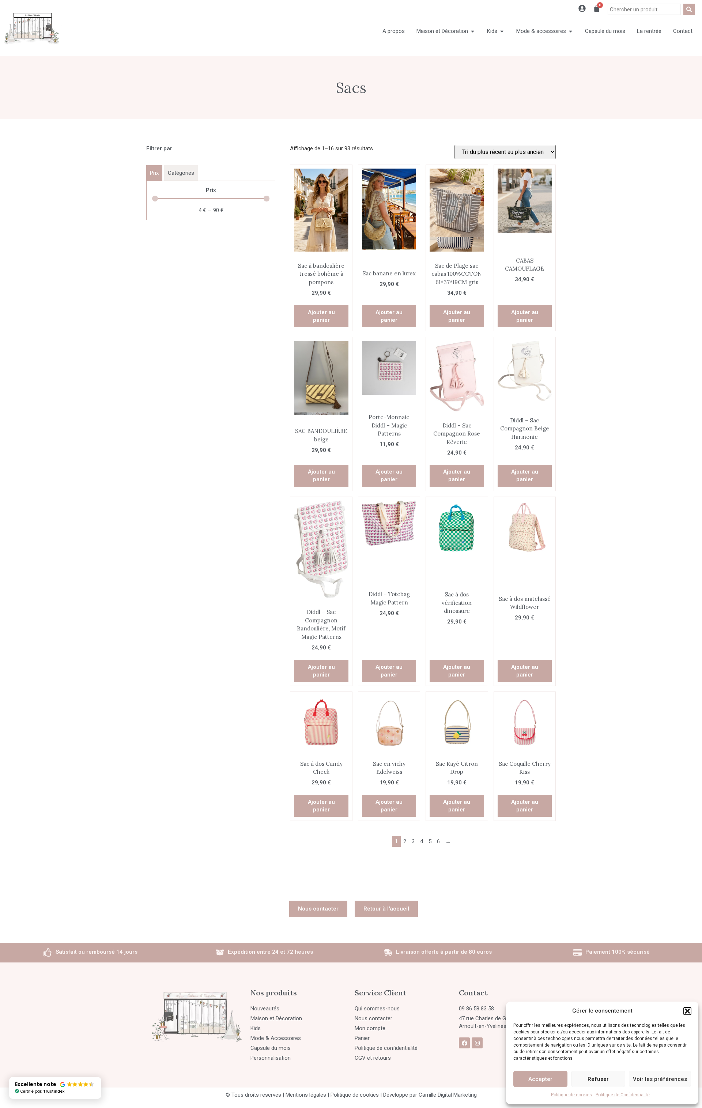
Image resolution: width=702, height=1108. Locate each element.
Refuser (598, 1079)
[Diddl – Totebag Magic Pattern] (389, 523)
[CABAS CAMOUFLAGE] (525, 201)
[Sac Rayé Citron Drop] (457, 723)
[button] (687, 1011)
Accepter (540, 1079)
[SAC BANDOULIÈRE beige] (321, 378)
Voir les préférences (660, 1079)
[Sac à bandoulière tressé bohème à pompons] (321, 210)
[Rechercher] (689, 9)
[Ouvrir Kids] (502, 31)
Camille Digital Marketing (448, 1095)
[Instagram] (477, 1042)
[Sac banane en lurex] (389, 209)
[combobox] (644, 9)
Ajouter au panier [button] (321, 316)
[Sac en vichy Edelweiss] (389, 723)
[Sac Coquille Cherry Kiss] (525, 723)
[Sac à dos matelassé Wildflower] (525, 528)
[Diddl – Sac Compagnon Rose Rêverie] (457, 376)
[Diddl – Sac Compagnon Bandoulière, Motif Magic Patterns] (321, 549)
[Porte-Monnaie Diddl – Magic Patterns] (389, 368)
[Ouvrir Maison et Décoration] (472, 31)
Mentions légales (306, 1095)
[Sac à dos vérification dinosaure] (457, 528)
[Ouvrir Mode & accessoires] (570, 31)
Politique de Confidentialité (623, 1094)
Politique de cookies (571, 1094)
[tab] (154, 173)
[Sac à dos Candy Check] (321, 723)
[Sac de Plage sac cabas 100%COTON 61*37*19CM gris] (457, 210)
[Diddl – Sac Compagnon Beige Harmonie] (525, 371)
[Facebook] (464, 1042)
